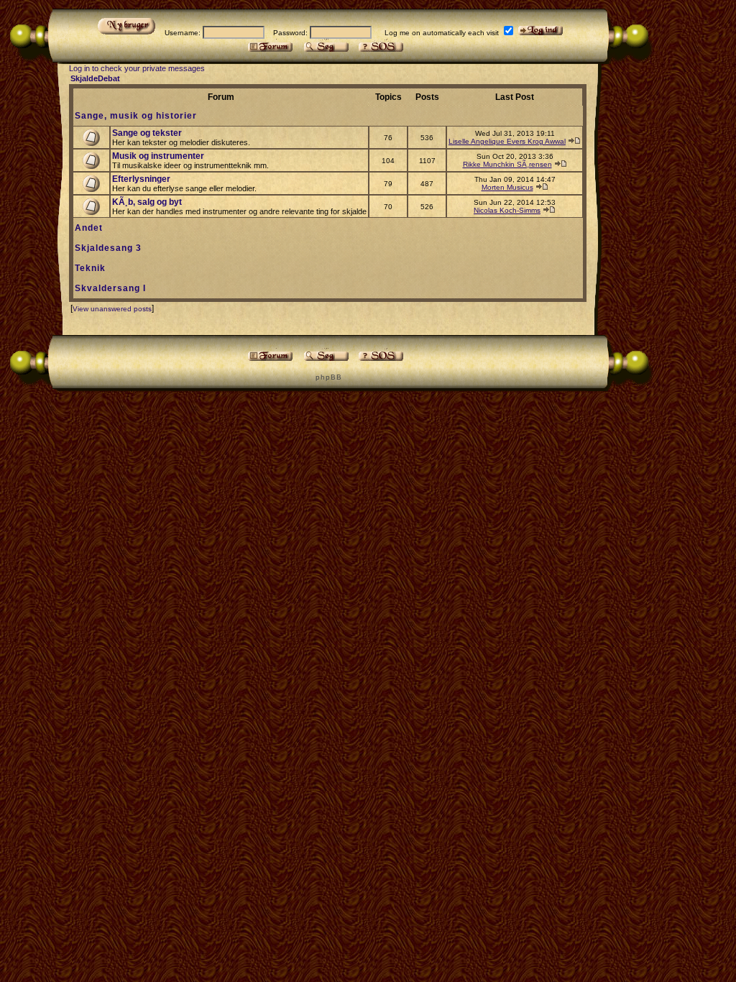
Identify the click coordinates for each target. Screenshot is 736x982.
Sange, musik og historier (136, 116)
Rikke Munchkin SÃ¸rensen (507, 164)
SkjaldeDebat (95, 78)
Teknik (90, 268)
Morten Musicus (507, 187)
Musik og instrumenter (158, 156)
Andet (89, 228)
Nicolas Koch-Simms (507, 210)
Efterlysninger (141, 179)
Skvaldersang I (110, 288)
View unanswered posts (112, 309)
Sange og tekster (147, 133)
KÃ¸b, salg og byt (147, 202)
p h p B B (328, 377)
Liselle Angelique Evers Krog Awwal (507, 141)
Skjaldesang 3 (108, 248)
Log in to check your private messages (137, 68)
